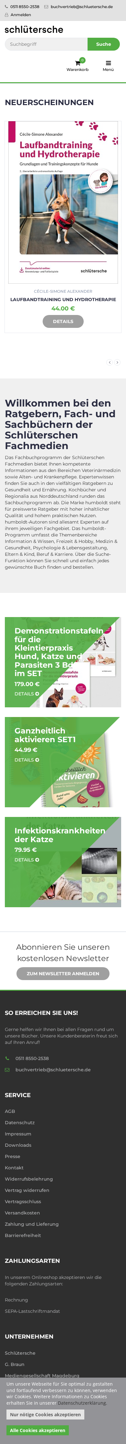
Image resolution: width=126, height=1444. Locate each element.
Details (88, 321)
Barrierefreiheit (23, 1235)
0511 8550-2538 (24, 6)
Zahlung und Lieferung (32, 1224)
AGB (10, 1111)
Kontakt (14, 1168)
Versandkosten (22, 1213)
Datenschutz (20, 1122)
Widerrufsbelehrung (29, 1179)
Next (117, 362)
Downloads (18, 1145)
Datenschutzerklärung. (82, 1403)
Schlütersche (20, 1353)
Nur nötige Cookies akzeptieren (45, 1414)
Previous (109, 362)
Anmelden (20, 14)
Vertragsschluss (23, 1201)
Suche (103, 44)
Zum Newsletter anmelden (63, 974)
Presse (12, 1156)
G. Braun (15, 1364)
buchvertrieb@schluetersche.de (81, 6)
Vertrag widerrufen (27, 1190)
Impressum (18, 1134)
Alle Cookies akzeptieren (37, 1430)
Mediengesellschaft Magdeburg (42, 1376)
